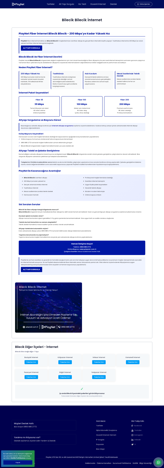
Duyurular (100, 444)
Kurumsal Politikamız (122, 463)
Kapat (18, 462)
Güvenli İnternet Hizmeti (106, 435)
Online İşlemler (145, 4)
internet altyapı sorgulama (62, 126)
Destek (113, 4)
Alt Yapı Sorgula (66, 4)
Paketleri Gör (31, 362)
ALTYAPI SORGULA (31, 48)
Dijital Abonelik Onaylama (106, 430)
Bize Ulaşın (100, 449)
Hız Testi (82, 4)
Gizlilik (135, 463)
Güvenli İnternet (98, 4)
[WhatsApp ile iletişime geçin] (158, 462)
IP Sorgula (100, 439)
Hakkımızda (90, 463)
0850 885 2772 (85, 247)
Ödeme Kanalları (104, 463)
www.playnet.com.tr (88, 249)
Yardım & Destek (48, 440)
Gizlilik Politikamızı (18, 458)
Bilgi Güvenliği (145, 463)
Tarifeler (51, 4)
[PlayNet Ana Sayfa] (18, 4)
